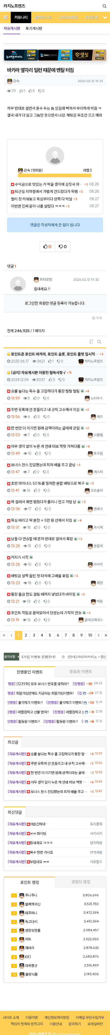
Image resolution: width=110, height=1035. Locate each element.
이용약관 (32, 1017)
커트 (28, 939)
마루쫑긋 (31, 965)
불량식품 (31, 974)
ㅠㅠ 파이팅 (27, 833)
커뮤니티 (21, 17)
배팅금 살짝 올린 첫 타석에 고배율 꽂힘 (39, 575)
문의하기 (75, 1024)
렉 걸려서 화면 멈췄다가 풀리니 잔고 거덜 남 (43, 501)
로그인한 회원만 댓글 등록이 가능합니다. (55, 303)
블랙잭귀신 (32, 904)
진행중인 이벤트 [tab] (30, 672)
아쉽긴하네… (28, 824)
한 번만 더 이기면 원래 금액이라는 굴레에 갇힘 (45, 428)
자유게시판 (12, 28)
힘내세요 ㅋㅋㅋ (30, 843)
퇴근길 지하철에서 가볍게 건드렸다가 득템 (46, 191)
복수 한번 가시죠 (30, 852)
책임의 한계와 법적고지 (27, 1024)
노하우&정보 (68, 17)
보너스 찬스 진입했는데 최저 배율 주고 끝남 (42, 464)
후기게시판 (34, 28)
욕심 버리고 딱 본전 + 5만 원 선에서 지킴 (41, 520)
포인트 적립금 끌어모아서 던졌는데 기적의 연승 (45, 612)
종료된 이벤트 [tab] (81, 671)
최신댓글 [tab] (15, 812)
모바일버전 (95, 1024)
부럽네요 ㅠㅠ (28, 862)
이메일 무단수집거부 (90, 1017)
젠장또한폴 (32, 930)
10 (90, 635)
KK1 (28, 957)
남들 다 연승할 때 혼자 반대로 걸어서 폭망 (41, 538)
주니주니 (31, 895)
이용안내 (56, 1024)
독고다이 (31, 921)
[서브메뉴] (105, 17)
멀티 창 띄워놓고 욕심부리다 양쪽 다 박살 (41, 199)
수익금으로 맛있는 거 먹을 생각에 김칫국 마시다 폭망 (48, 184)
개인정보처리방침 (57, 1017)
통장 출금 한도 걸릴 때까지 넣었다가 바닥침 (42, 594)
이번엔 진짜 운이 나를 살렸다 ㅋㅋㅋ (38, 206)
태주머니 (31, 913)
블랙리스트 (43, 17)
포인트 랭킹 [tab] (29, 882)
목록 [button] (98, 318)
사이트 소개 (11, 1017)
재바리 (29, 948)
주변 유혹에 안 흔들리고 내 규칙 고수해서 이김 (45, 409)
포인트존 (91, 17)
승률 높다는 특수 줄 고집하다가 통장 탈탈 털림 (45, 391)
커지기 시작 (19, 557)
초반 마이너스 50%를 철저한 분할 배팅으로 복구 (47, 483)
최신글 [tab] (13, 742)
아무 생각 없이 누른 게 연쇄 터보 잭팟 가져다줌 (45, 446)
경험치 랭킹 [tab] (80, 881)
